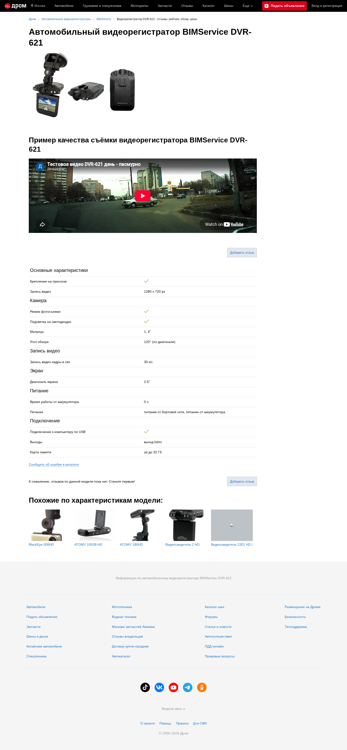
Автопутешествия (218, 636)
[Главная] (15, 6)
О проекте (147, 723)
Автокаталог (121, 656)
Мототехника (122, 607)
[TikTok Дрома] (145, 687)
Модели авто (172, 709)
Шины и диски (37, 636)
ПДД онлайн (214, 646)
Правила (182, 723)
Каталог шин (214, 607)
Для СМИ (200, 723)
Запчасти (165, 6)
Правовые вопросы (220, 656)
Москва (39, 6)
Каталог (209, 6)
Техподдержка (296, 627)
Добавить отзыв (242, 252)
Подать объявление (41, 617)
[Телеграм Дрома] (187, 687)
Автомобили (64, 6)
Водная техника (124, 617)
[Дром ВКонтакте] (159, 687)
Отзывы (187, 6)
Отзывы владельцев (127, 636)
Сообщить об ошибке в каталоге (54, 464)
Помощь (165, 723)
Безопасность (295, 617)
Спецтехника (36, 656)
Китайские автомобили (44, 646)
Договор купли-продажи (130, 646)
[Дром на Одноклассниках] (202, 687)
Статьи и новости (218, 627)
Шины (228, 6)
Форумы (211, 617)
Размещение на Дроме (303, 607)
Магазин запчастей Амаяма (133, 627)
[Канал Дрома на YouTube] (173, 687)
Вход (327, 6)
